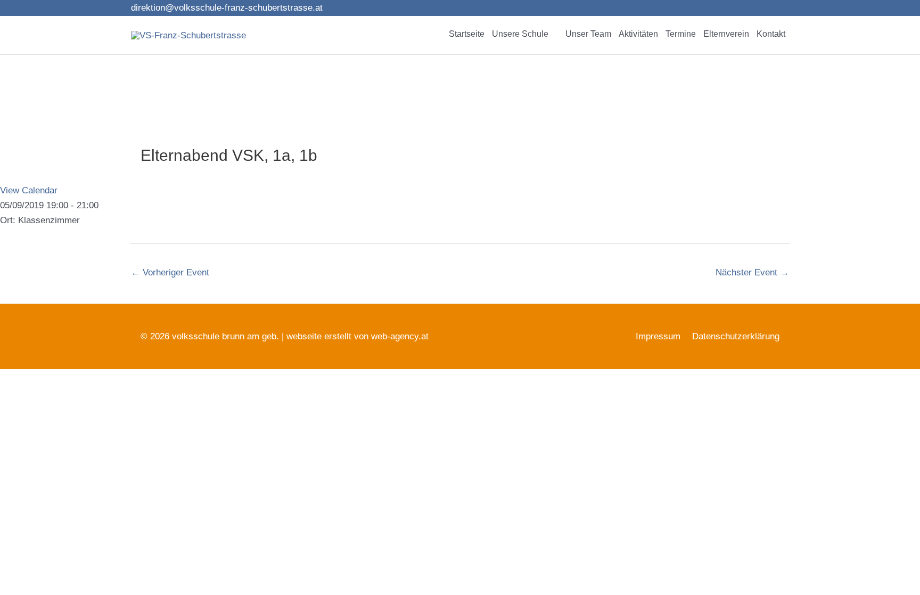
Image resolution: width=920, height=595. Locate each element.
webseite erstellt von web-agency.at (357, 336)
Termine (681, 33)
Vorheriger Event (170, 272)
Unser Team (588, 33)
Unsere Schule (520, 33)
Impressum (658, 336)
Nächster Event (752, 272)
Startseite (466, 33)
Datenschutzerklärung (735, 336)
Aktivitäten (638, 33)
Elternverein (726, 33)
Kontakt (771, 33)
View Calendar (29, 190)
